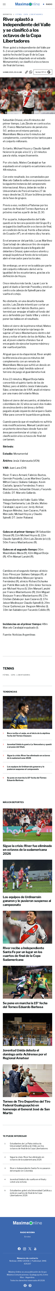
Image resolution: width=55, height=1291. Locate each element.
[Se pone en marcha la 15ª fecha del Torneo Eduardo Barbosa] (27, 982)
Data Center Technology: (30, 1285)
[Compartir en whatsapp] (30, 72)
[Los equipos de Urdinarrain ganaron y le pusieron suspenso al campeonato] (27, 876)
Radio (49, 4)
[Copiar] (26, 72)
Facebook (19, 1248)
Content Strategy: (25, 1285)
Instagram (25, 1248)
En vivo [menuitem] (27, 1237)
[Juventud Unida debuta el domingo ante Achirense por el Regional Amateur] (27, 1029)
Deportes (7, 14)
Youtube (35, 1248)
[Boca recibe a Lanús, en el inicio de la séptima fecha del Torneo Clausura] (27, 712)
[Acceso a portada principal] (27, 4)
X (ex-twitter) (30, 1248)
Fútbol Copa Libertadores (28, 14)
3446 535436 (23, 1261)
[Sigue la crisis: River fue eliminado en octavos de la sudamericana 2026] (27, 824)
